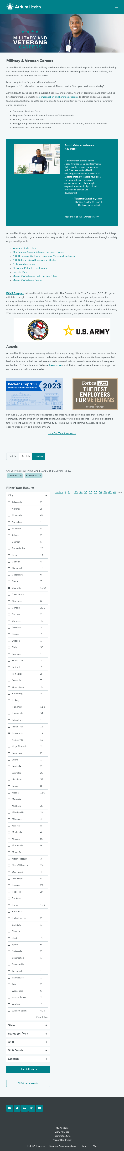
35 (85, 492)
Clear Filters (42, 1017)
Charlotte (13, 476)
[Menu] (116, 7)
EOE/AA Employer (36, 1146)
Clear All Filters (28, 1069)
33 (76, 492)
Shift (11, 1042)
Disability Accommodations (62, 1146)
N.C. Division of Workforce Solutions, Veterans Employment (44, 256)
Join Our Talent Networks (62, 433)
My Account (62, 1128)
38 (100, 492)
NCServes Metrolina (24, 264)
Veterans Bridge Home (25, 248)
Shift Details (16, 1050)
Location (39, 456)
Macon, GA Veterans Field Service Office (35, 276)
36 (90, 492)
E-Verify (84, 1146)
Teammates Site (62, 1136)
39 (105, 492)
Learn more (55, 365)
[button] (9, 1108)
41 (114, 492)
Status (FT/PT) (18, 1034)
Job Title (26, 456)
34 (81, 492)
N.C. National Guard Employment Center (34, 260)
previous (59, 492)
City (10, 495)
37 (95, 492)
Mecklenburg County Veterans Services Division (38, 252)
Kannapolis (31, 476)
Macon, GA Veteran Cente (27, 280)
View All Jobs (62, 1132)
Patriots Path (20, 272)
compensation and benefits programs (58, 97)
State (11, 1025)
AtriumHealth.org (62, 1140)
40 (110, 492)
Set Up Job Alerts (29, 1083)
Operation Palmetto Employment (30, 268)
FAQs (94, 1146)
